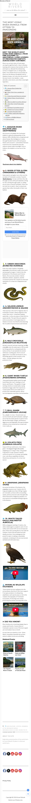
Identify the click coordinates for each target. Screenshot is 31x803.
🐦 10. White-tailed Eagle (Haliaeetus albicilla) (15, 114)
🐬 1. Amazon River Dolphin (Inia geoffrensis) (13, 89)
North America (7, 179)
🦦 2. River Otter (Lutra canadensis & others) (14, 93)
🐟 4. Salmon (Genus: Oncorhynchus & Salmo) (14, 99)
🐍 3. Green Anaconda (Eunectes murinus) (15, 96)
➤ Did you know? (9, 119)
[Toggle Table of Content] (25, 85)
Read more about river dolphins (12, 164)
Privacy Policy (7, 780)
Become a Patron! (5, 1)
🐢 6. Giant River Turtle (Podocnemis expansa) (14, 104)
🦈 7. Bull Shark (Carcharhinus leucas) (14, 107)
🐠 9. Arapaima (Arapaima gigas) (13, 111)
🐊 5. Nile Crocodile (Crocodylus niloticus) (15, 102)
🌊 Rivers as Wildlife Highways (13, 117)
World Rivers (16, 5)
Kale (9, 800)
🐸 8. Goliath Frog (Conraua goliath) (14, 109)
